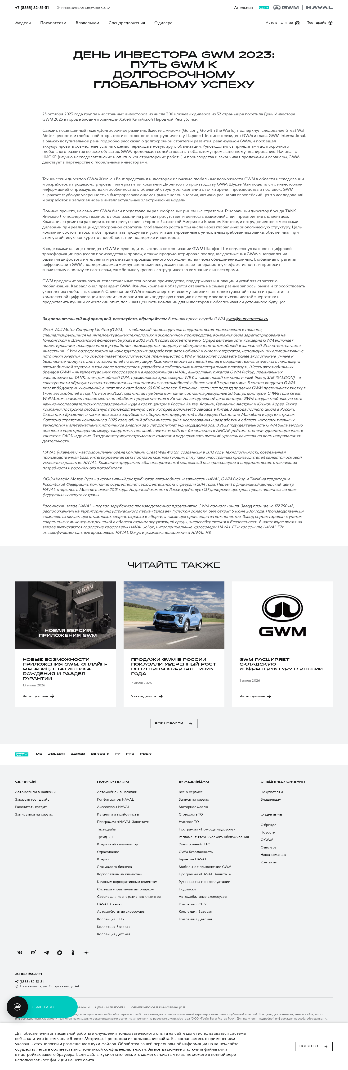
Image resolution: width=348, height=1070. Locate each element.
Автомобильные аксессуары (121, 911)
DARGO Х (100, 754)
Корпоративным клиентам (119, 874)
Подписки (187, 889)
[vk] (20, 952)
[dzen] (86, 952)
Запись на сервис (194, 799)
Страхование (108, 852)
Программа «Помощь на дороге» (207, 829)
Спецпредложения (127, 22)
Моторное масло (193, 807)
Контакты (269, 862)
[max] (59, 952)
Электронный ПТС (194, 844)
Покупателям (53, 22)
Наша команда (273, 854)
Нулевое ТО (189, 822)
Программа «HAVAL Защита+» (123, 822)
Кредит (103, 859)
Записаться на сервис (34, 814)
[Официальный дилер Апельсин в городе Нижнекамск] (303, 7)
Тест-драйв (106, 829)
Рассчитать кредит (31, 807)
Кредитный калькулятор (117, 844)
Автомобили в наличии (35, 792)
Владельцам (87, 22)
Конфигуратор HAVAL (115, 799)
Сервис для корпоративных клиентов (129, 896)
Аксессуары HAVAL (113, 807)
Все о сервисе (191, 792)
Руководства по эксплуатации (204, 882)
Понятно (308, 1046)
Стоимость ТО (191, 814)
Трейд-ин (105, 837)
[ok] (73, 952)
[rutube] (33, 952)
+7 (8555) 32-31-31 (29, 981)
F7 (117, 754)
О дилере (163, 22)
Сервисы (25, 782)
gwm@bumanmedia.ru (247, 318)
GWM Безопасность (196, 852)
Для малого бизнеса (114, 867)
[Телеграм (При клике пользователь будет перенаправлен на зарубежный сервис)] (46, 952)
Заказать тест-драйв (32, 799)
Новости (268, 832)
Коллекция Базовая (113, 927)
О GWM (267, 840)
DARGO (78, 754)
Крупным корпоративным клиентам (127, 882)
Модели (23, 22)
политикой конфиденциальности (114, 1049)
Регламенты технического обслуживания (214, 837)
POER (146, 754)
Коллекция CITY (111, 919)
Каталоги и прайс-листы (118, 814)
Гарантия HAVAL (193, 859)
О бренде (269, 825)
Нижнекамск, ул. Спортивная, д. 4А (50, 986)
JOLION (56, 754)
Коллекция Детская (113, 934)
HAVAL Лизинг (109, 904)
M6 (39, 754)
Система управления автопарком (126, 889)
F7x (130, 754)
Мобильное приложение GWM (205, 867)
